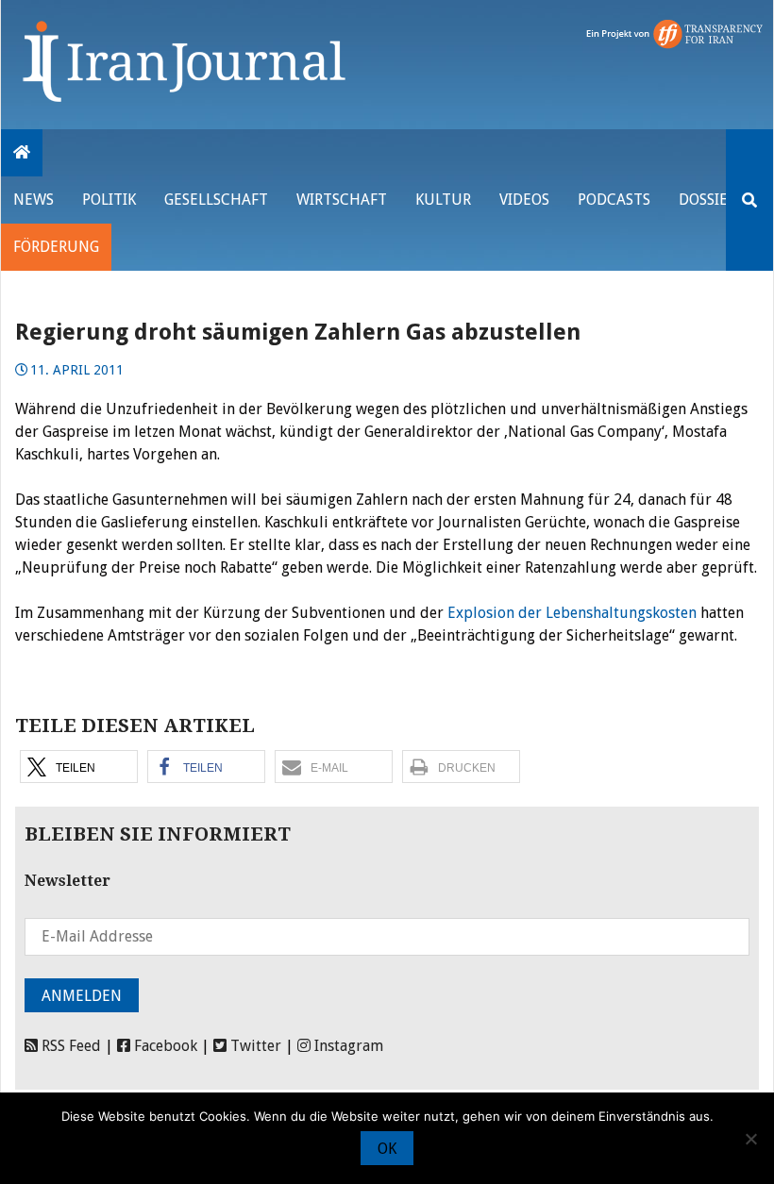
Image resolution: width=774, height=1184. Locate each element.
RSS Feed (69, 1046)
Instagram (347, 1046)
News (33, 199)
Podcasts (614, 199)
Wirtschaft (341, 199)
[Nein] (750, 1138)
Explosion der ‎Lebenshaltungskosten (572, 613)
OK (387, 1149)
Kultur (443, 199)
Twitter (254, 1046)
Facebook (163, 1046)
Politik (109, 199)
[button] (79, 766)
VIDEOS (524, 199)
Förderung (56, 247)
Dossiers (711, 199)
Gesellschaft (216, 199)
